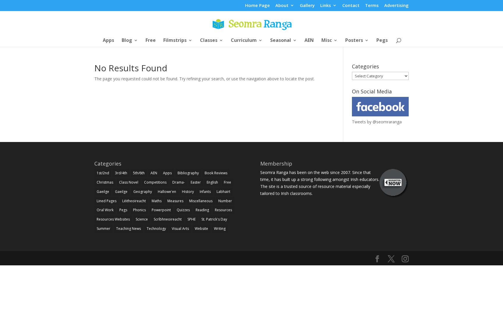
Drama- (178, 182)
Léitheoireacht (134, 200)
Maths (157, 200)
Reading (202, 209)
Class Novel (128, 182)
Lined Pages (106, 200)
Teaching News (128, 228)
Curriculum (244, 40)
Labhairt (223, 191)
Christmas (105, 182)
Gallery (307, 5)
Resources (223, 209)
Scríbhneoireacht (168, 219)
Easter (196, 182)
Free (151, 40)
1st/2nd (103, 173)
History (188, 191)
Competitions (155, 182)
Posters (354, 40)
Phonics (139, 209)
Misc (326, 40)
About (281, 5)
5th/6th (139, 173)
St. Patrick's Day (214, 219)
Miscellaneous (200, 200)
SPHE (191, 219)
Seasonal (280, 40)
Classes (208, 40)
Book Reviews (216, 173)
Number (225, 200)
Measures (175, 200)
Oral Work (105, 209)
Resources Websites (113, 219)
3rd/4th (121, 173)
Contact (350, 5)
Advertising (396, 5)
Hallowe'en (167, 191)
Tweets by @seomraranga (377, 122)
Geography (142, 191)
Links (325, 5)
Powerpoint (161, 209)
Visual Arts (180, 228)
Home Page (257, 5)
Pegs (382, 40)
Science (142, 219)
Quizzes (183, 209)
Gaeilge (103, 191)
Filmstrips (175, 40)
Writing (220, 228)
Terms (372, 5)
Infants (205, 191)
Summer (103, 228)
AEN (309, 40)
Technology (156, 228)
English (212, 182)
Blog (127, 40)
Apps (108, 40)
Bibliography (188, 173)
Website (201, 228)
